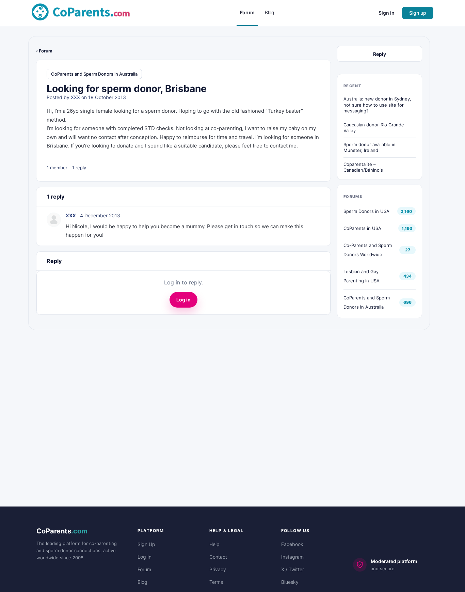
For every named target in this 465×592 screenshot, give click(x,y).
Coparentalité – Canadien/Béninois (363, 167)
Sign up (417, 13)
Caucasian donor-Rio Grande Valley (373, 128)
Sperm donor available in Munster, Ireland (369, 147)
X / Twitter (292, 569)
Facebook (292, 544)
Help (214, 544)
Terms (216, 582)
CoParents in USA (362, 228)
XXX (75, 97)
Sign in (387, 13)
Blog (142, 582)
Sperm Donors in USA (366, 211)
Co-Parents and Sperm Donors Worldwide (367, 250)
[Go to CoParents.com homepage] (81, 12)
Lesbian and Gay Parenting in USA (361, 276)
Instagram (292, 557)
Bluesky (290, 582)
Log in (183, 299)
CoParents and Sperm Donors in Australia (94, 74)
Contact (218, 557)
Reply (379, 54)
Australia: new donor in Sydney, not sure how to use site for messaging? (377, 104)
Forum (144, 569)
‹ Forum (44, 50)
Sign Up (146, 544)
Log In (144, 557)
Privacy (217, 569)
